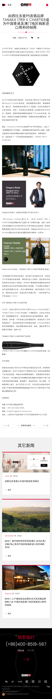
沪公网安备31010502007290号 (17, 694)
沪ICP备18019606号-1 (11, 691)
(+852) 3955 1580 (26, 644)
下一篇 (45, 425)
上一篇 (6, 425)
